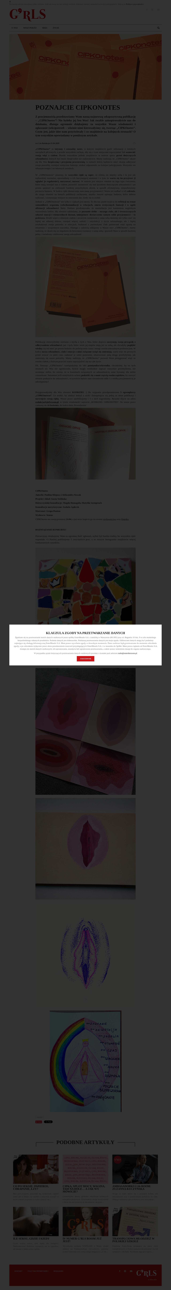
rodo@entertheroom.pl (127, 653)
